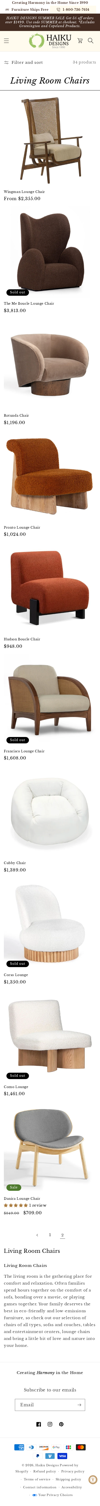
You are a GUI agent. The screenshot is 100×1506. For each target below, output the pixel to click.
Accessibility (72, 1487)
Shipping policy (69, 1479)
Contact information (39, 1487)
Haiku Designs (47, 1465)
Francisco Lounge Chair (24, 751)
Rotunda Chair (16, 415)
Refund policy (44, 1471)
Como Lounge (16, 1087)
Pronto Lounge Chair (22, 527)
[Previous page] (37, 1235)
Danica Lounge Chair (22, 1199)
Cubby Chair (15, 863)
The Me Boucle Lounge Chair (29, 303)
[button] (6, 40)
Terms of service (37, 1479)
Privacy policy (73, 1471)
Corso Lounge (16, 975)
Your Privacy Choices (55, 1495)
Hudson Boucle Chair (22, 639)
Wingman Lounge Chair (24, 192)
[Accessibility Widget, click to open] (92, 1479)
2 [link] (62, 1235)
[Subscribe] (79, 1405)
